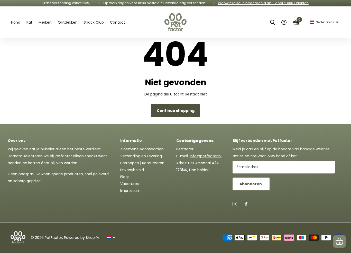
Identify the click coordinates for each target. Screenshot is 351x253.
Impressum (130, 190)
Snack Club (94, 22)
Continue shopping (176, 110)
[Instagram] (235, 204)
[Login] (284, 22)
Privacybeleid (132, 169)
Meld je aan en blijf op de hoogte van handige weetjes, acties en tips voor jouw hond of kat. (281, 153)
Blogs (125, 176)
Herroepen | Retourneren (142, 163)
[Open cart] (339, 241)
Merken (45, 22)
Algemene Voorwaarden (142, 149)
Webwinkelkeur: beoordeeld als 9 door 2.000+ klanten (263, 3)
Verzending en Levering (141, 156)
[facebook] (246, 204)
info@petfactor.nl (205, 156)
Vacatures (129, 183)
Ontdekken (68, 22)
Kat (29, 22)
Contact (117, 22)
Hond (15, 22)
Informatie (131, 140)
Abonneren (251, 184)
